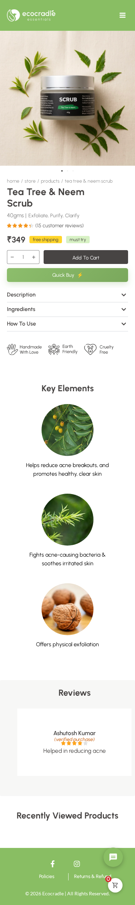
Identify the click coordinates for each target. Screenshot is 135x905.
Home (13, 181)
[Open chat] (113, 857)
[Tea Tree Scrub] (67, 98)
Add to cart (85, 258)
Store (30, 181)
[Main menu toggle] (122, 15)
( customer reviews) (59, 225)
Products (50, 181)
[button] (62, 171)
